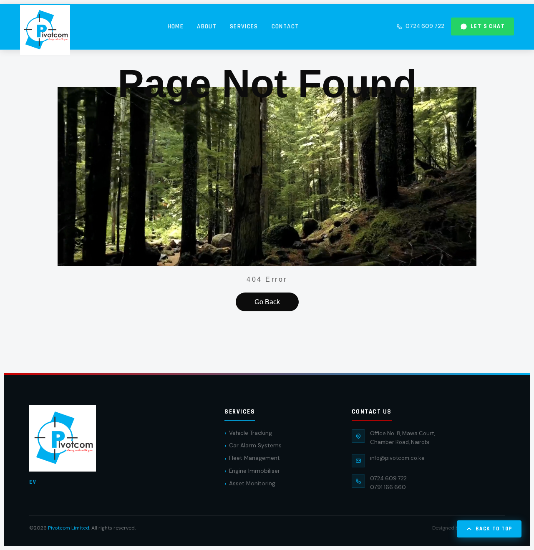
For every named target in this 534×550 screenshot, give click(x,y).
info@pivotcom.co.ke (397, 458)
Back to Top (494, 528)
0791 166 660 (388, 487)
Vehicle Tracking (250, 432)
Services (244, 26)
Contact (285, 26)
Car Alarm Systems (255, 445)
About (207, 26)
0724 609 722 (425, 26)
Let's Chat (488, 26)
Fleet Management (254, 458)
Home (176, 26)
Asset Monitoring (252, 483)
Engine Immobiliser (254, 470)
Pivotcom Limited (68, 528)
